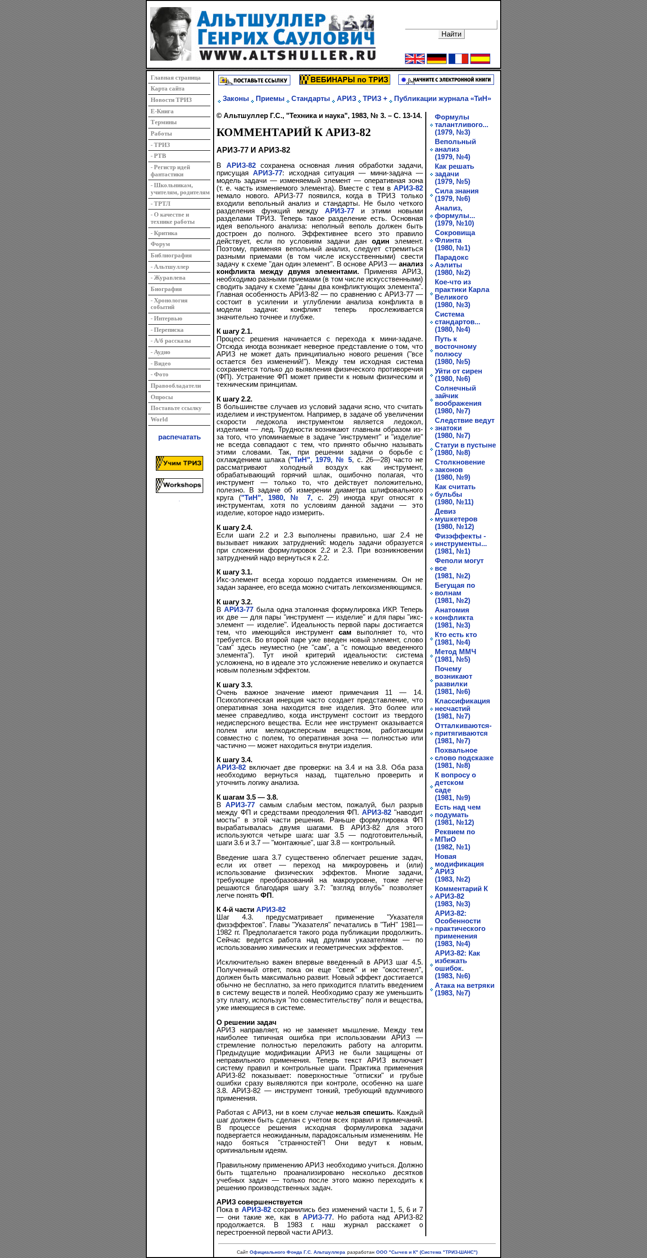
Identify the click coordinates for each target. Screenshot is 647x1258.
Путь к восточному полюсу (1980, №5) (455, 350)
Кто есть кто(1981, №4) (456, 638)
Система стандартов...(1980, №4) (457, 321)
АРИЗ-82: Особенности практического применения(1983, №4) (460, 929)
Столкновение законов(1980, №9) (460, 469)
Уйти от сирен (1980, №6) (458, 375)
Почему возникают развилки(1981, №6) (453, 680)
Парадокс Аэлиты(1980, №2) (452, 265)
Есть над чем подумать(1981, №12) (458, 814)
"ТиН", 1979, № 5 (321, 460)
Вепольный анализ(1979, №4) (455, 149)
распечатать (179, 437)
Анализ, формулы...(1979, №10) (455, 215)
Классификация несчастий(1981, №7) (462, 708)
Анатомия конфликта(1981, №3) (454, 617)
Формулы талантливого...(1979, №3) (461, 124)
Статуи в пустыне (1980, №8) (465, 448)
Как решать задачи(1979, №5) (454, 174)
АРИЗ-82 (241, 165)
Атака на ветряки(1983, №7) (464, 989)
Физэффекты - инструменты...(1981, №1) (461, 543)
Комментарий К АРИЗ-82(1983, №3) (461, 896)
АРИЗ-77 (267, 173)
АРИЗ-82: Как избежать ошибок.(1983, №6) (457, 964)
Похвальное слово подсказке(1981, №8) (464, 758)
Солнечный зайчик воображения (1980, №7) (458, 399)
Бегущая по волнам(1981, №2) (455, 593)
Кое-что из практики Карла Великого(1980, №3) (462, 293)
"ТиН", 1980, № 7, (277, 497)
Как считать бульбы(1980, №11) (455, 494)
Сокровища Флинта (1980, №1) (455, 240)
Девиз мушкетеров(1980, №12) (456, 519)
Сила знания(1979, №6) (457, 194)
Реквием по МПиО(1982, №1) (455, 839)
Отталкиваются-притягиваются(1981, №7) (463, 733)
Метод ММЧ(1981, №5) (455, 655)
